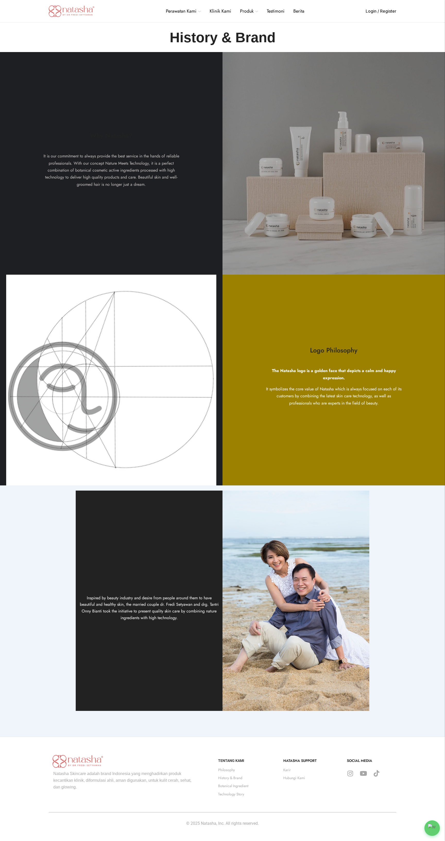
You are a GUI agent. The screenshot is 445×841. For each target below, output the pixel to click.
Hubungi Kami (294, 778)
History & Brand (230, 778)
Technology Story (231, 794)
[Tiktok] (376, 773)
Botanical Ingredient (233, 786)
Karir (287, 769)
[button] (432, 828)
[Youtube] (363, 773)
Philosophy (226, 769)
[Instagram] (350, 773)
